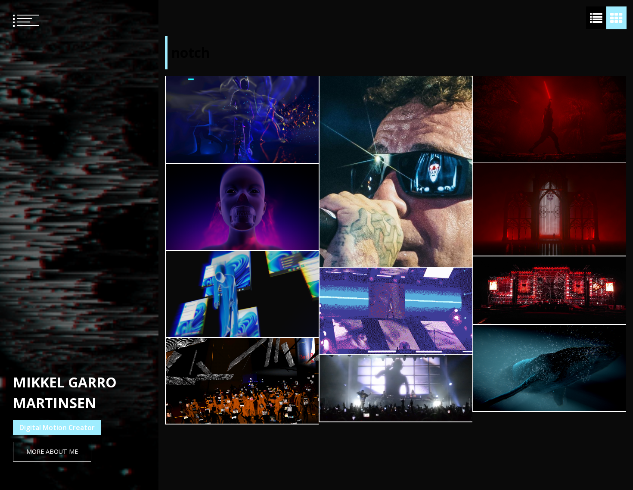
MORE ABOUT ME (52, 451)
